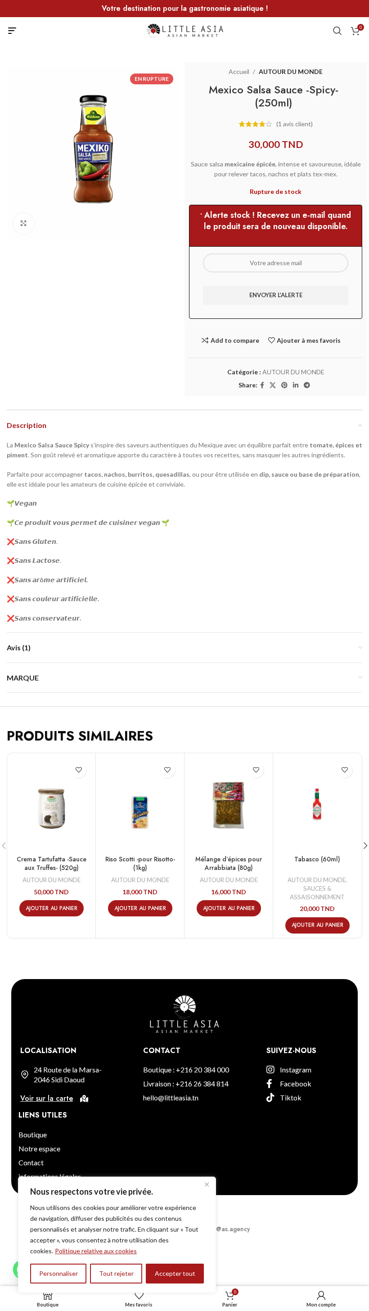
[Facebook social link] (262, 385)
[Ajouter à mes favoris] (78, 770)
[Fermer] (206, 1184)
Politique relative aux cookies (96, 1251)
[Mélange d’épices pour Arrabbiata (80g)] (228, 804)
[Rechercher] (337, 31)
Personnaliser (58, 1273)
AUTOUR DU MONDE (291, 71)
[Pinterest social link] (284, 385)
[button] (51, 908)
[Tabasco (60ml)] (317, 804)
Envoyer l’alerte (275, 295)
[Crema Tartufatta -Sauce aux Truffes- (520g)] (51, 804)
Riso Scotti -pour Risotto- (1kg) (140, 864)
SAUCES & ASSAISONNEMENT (317, 893)
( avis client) (294, 124)
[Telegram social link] (307, 385)
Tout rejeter (116, 1273)
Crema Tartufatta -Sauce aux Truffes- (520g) (51, 864)
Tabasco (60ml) (317, 859)
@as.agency (233, 1228)
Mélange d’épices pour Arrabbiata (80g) (228, 864)
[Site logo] (184, 30)
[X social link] (273, 385)
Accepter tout (175, 1273)
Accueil (239, 71)
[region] (117, 1235)
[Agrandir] (24, 223)
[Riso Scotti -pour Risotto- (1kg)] (140, 804)
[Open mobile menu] (12, 31)
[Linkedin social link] (295, 385)
